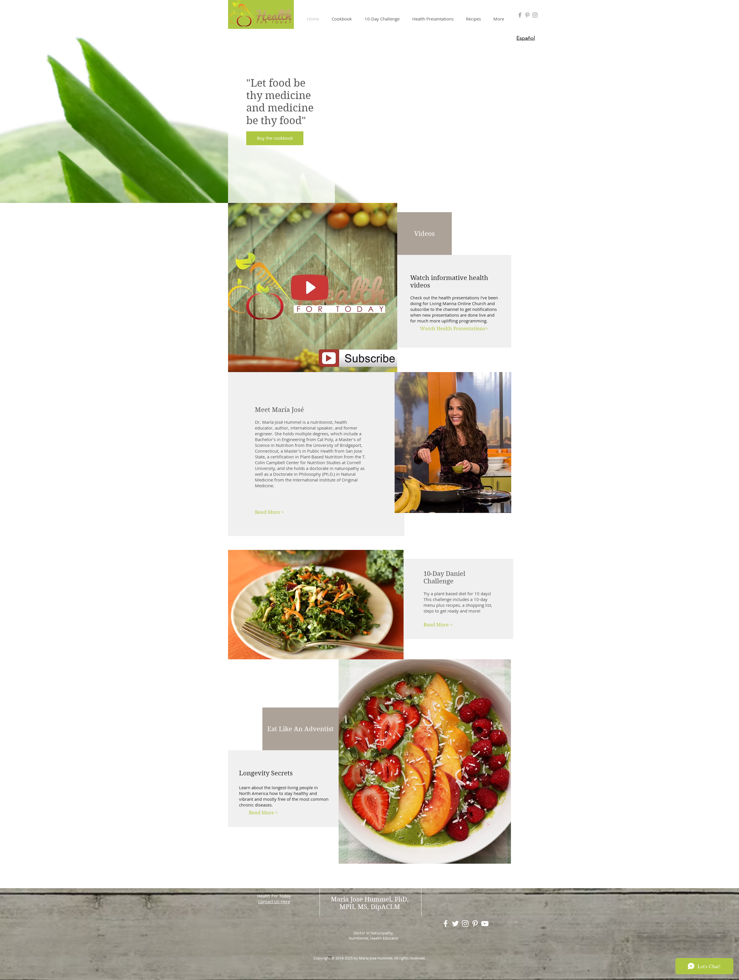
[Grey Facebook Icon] (519, 15)
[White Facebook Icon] (445, 923)
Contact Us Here (274, 901)
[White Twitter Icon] (455, 923)
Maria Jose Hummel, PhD (369, 899)
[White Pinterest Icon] (475, 923)
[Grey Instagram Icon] (534, 15)
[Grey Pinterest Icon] (527, 15)
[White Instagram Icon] (465, 923)
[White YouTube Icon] (484, 923)
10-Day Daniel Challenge (444, 577)
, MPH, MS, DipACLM (374, 902)
